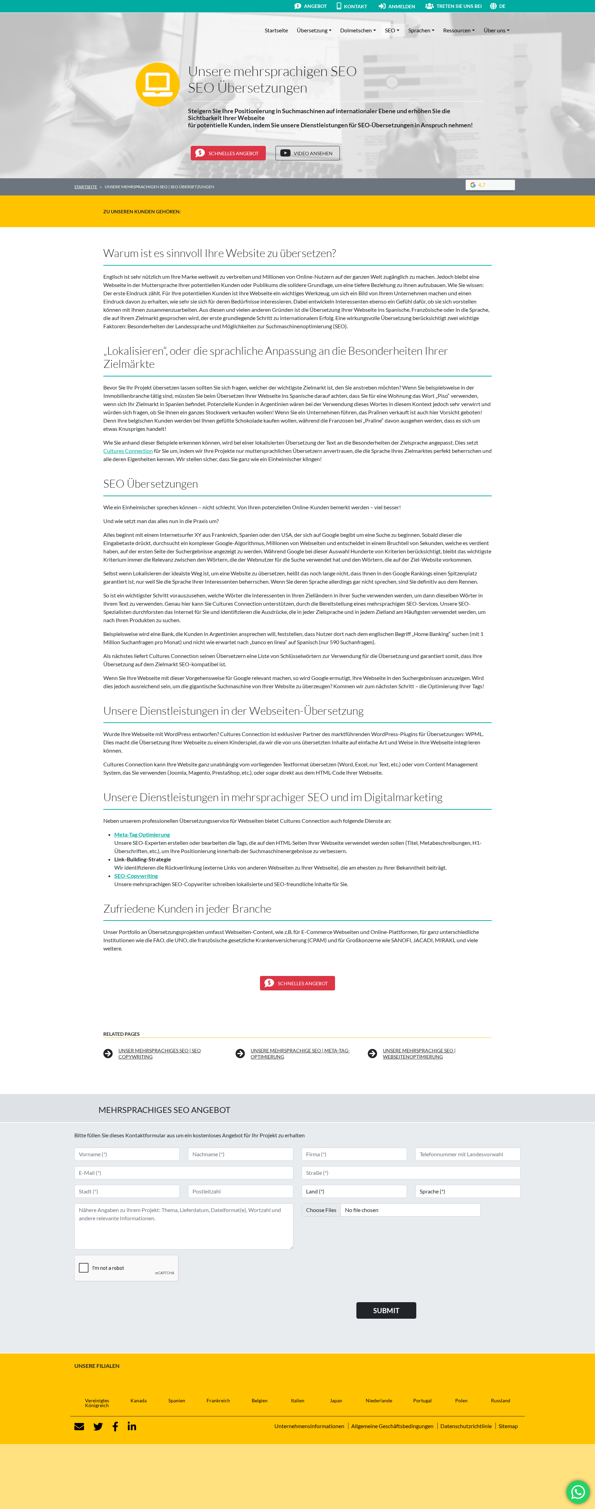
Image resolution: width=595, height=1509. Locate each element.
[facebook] (111, 1427)
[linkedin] (127, 1427)
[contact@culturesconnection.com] (79, 1427)
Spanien (176, 1400)
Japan (336, 1400)
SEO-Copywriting (136, 875)
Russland (500, 1400)
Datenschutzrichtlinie (466, 1426)
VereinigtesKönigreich (97, 1403)
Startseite (276, 30)
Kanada (139, 1400)
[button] (510, 6)
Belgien (260, 1400)
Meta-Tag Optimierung (142, 834)
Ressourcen (457, 30)
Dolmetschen (356, 30)
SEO (390, 30)
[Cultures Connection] (112, 30)
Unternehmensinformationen (309, 1426)
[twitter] (94, 1427)
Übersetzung (312, 30)
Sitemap (508, 1426)
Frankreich (218, 1400)
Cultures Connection (128, 450)
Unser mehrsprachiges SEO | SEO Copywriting (159, 1054)
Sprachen (419, 30)
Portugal (422, 1400)
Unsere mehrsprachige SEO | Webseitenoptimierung (419, 1054)
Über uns (494, 30)
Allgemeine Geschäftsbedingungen (392, 1426)
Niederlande (379, 1400)
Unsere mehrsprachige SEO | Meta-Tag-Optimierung (300, 1054)
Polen (461, 1400)
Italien (297, 1400)
